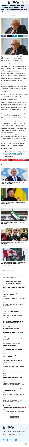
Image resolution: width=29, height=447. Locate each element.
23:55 (5, 296)
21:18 (5, 370)
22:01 (5, 347)
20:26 (5, 392)
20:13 (5, 398)
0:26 (5, 285)
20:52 (5, 381)
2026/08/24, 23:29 (6, 185)
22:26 (5, 336)
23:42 (5, 302)
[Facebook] (11, 440)
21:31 (5, 364)
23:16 (5, 313)
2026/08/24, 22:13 (6, 225)
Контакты (12, 436)
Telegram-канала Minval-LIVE (15, 153)
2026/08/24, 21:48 (6, 245)
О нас (6, 436)
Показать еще (14, 417)
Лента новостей (9, 271)
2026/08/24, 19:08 (6, 265)
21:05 (5, 375)
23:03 (5, 319)
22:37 (5, 330)
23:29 (5, 308)
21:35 (5, 358)
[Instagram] (3, 440)
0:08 (5, 291)
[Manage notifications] (26, 444)
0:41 (4, 279)
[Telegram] (7, 440)
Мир (3, 179)
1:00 (4, 274)
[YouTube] (16, 440)
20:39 (5, 387)
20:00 (5, 409)
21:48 (5, 353)
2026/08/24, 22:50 (6, 205)
